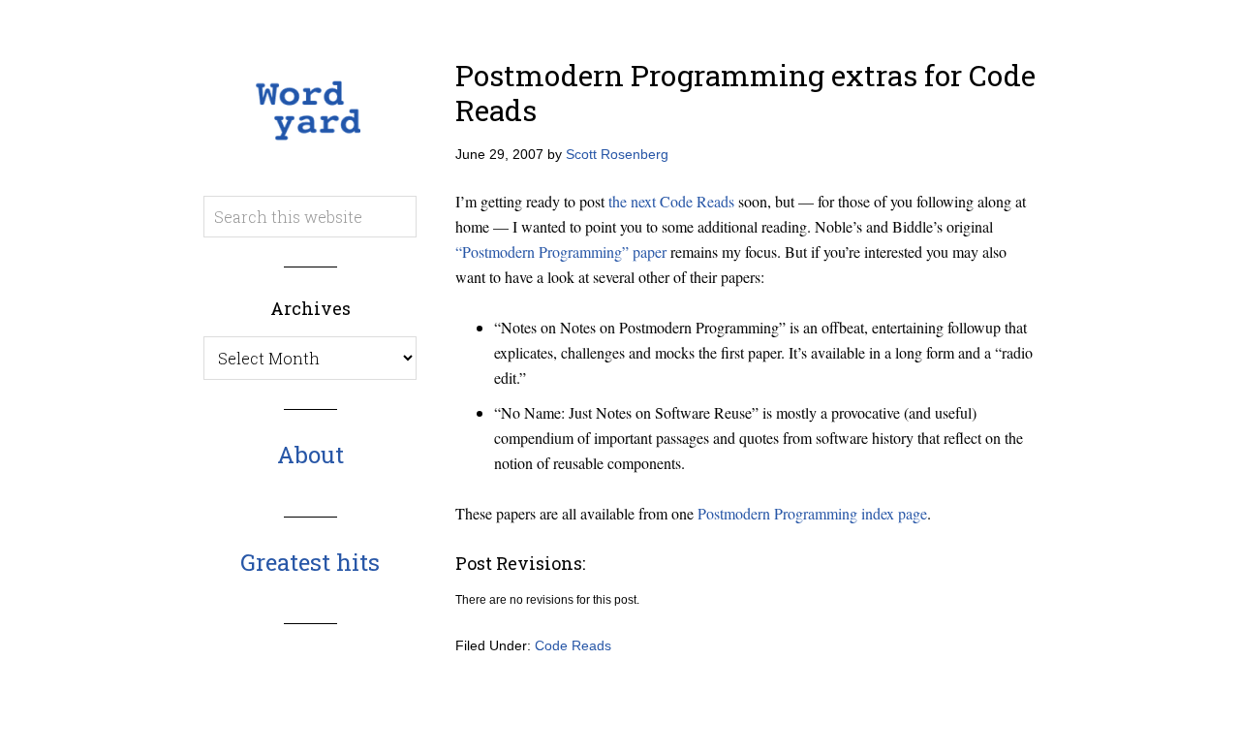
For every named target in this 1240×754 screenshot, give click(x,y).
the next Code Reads (671, 201)
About (310, 454)
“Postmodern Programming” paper (560, 251)
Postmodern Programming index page (812, 513)
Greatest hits (310, 562)
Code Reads (573, 645)
